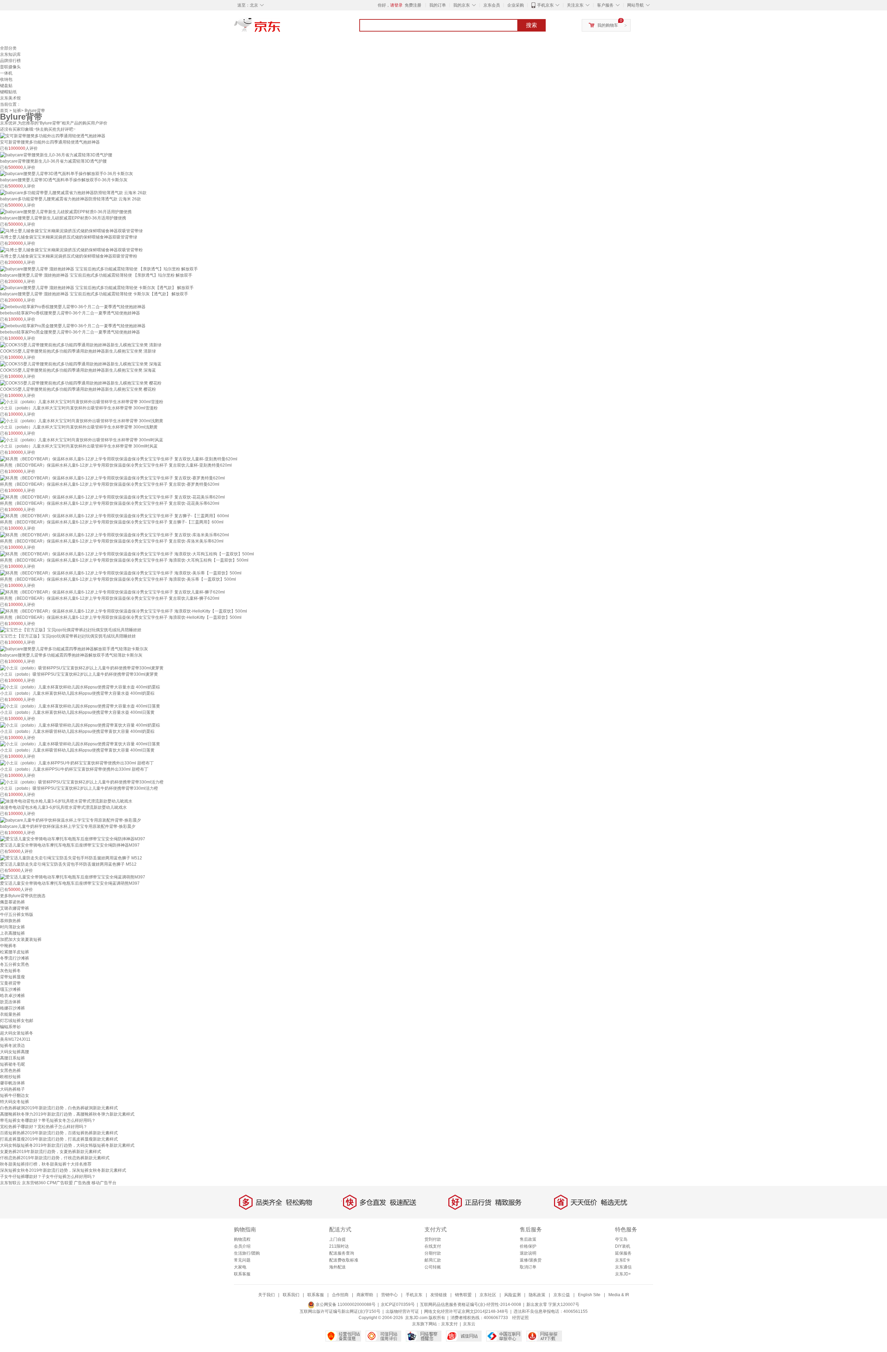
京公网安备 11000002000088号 (345, 1304)
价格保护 (528, 1246)
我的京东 (461, 5)
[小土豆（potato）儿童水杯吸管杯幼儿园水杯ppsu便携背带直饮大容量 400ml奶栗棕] (80, 724)
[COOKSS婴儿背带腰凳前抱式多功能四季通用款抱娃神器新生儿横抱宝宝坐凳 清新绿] (80, 344)
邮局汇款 (432, 1260)
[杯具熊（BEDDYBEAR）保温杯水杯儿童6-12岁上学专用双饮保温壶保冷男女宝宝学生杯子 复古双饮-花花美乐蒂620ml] (112, 496)
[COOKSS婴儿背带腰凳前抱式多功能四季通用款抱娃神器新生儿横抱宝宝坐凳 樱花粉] (80, 382)
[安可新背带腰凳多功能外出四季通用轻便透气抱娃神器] (52, 135)
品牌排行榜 (10, 60)
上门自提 (337, 1239)
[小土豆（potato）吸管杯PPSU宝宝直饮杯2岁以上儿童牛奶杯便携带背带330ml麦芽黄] (82, 667)
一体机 (6, 73)
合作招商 (340, 1294)
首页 (4, 110)
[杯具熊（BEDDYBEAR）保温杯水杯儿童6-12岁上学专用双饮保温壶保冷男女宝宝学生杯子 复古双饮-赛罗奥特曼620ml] (112, 477)
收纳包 (6, 79)
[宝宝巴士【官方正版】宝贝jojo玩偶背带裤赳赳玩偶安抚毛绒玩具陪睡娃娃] (70, 629)
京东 (280, 27)
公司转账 (432, 1267)
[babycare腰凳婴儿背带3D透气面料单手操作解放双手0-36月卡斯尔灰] (66, 173)
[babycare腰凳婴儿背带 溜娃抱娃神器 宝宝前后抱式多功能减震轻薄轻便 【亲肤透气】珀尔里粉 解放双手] (99, 268)
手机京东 (545, 5)
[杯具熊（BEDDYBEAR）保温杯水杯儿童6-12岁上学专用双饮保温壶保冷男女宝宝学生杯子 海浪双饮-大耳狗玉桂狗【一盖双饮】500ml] (127, 553)
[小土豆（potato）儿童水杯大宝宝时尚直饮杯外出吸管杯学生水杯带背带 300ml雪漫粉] (81, 401)
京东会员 (491, 5)
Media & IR (618, 1294)
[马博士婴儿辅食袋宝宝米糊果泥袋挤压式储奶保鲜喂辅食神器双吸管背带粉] (71, 249)
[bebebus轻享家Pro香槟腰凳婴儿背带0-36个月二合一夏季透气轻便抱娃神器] (73, 306)
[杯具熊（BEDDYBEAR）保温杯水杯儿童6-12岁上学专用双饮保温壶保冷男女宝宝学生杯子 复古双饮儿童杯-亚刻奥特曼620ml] (118, 458)
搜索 (531, 25)
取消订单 (528, 1267)
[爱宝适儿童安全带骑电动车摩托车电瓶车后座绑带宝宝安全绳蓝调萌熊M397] (72, 876)
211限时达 (339, 1246)
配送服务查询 (341, 1253)
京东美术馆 (10, 98)
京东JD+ (623, 1274)
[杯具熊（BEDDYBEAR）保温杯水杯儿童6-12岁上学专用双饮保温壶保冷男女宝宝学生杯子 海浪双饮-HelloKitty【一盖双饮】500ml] (123, 610)
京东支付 (449, 1323)
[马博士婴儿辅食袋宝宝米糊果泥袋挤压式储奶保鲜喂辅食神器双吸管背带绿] (71, 230)
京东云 (469, 1323)
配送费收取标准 (343, 1260)
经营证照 (520, 1317)
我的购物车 (607, 25)
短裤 (17, 110)
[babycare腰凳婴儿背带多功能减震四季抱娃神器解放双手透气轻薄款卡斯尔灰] (74, 648)
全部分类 (8, 48)
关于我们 (266, 1294)
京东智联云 (10, 1182)
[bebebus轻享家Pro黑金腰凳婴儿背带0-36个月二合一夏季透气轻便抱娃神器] (73, 325)
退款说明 (528, 1253)
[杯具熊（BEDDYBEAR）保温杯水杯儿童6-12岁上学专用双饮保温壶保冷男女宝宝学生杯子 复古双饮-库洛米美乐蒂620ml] (114, 534)
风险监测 (512, 1294)
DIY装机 (622, 1246)
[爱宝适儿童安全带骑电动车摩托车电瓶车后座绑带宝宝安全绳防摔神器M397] (72, 839)
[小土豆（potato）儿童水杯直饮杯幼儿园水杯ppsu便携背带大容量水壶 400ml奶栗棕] (80, 686)
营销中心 (389, 1294)
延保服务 (623, 1253)
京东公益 (561, 1294)
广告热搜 (82, 1182)
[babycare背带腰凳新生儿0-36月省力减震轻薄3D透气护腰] (56, 154)
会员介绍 (242, 1246)
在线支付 (432, 1246)
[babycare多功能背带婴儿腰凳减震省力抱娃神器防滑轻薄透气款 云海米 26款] (73, 192)
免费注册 (413, 5)
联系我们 (291, 1294)
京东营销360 (34, 1182)
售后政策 (528, 1239)
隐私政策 (537, 1294)
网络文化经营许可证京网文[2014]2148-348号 (466, 1311)
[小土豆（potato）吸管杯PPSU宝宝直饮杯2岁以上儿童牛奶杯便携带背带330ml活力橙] (82, 781)
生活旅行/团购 (247, 1253)
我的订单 (437, 5)
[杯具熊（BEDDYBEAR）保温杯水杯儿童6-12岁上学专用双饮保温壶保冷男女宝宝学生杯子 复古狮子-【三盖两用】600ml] (114, 515)
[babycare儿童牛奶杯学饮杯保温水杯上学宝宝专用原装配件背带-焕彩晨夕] (70, 819)
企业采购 (515, 5)
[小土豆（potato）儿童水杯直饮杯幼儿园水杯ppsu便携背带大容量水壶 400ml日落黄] (80, 705)
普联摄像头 (10, 66)
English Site (589, 1294)
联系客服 (242, 1274)
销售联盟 (463, 1294)
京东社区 (488, 1294)
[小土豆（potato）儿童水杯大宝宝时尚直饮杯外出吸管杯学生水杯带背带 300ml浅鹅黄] (81, 420)
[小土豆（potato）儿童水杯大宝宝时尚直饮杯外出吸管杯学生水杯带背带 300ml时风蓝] (81, 439)
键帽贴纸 (8, 91)
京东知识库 (10, 54)
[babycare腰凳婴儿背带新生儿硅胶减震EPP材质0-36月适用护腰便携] (66, 211)
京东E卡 (622, 1260)
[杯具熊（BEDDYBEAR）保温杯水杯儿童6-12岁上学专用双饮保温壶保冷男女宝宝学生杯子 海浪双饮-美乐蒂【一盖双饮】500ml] (120, 572)
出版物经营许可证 (402, 1311)
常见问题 (242, 1260)
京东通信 (623, 1267)
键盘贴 (6, 85)
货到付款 (432, 1239)
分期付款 (432, 1253)
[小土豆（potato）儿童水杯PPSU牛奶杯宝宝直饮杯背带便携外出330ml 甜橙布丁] (77, 762)
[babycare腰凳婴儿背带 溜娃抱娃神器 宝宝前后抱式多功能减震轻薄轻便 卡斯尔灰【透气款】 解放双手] (97, 287)
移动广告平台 (103, 1182)
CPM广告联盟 (60, 1182)
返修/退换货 (531, 1260)
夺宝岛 (621, 1239)
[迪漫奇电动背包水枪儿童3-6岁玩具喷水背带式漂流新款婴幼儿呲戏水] (66, 800)
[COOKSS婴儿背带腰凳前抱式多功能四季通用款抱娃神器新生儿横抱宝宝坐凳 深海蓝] (80, 363)
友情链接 (438, 1294)
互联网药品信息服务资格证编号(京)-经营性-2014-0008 (470, 1304)
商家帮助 (365, 1294)
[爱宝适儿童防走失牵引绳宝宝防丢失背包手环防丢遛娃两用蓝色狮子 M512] (71, 857)
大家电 (240, 1267)
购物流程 (242, 1239)
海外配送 (337, 1267)
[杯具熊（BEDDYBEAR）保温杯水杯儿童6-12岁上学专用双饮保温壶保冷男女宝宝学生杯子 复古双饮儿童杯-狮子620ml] (112, 591)
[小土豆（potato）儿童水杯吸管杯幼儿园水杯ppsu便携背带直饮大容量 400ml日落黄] (80, 744)
